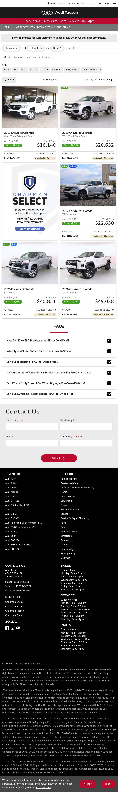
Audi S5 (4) (11, 536)
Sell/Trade (66, 501)
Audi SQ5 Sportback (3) (17, 545)
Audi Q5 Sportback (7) (17, 505)
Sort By (89, 80)
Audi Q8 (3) (11, 514)
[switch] (114, 3)
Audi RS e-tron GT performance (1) (24, 523)
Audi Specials (68, 497)
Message (71, 437)
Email (69, 420)
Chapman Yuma (14, 615)
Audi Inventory (69, 479)
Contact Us (67, 540)
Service (64, 514)
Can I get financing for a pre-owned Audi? (32, 362)
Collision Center (69, 532)
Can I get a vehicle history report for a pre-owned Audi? (41, 394)
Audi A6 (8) (11, 488)
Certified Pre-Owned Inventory (77, 488)
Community (67, 549)
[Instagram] (12, 627)
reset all (70, 48)
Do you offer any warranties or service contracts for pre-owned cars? (49, 372)
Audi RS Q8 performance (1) (20, 527)
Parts (63, 523)
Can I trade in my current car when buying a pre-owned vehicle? (46, 383)
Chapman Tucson (14, 611)
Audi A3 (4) (11, 479)
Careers (65, 545)
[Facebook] (7, 627)
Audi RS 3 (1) (12, 518)
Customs (65, 527)
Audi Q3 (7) (11, 497)
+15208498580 (21, 582)
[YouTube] (17, 627)
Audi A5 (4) (11, 483)
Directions (66, 536)
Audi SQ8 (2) (12, 549)
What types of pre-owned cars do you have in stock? (39, 351)
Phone (9, 437)
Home (6, 27)
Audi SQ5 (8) (12, 540)
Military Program (70, 510)
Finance (65, 505)
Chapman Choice (14, 602)
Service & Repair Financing (75, 518)
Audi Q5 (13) (12, 501)
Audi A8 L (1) (12, 492)
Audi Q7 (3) (11, 510)
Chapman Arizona (14, 607)
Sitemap (65, 558)
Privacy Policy (68, 554)
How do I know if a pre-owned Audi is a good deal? (38, 340)
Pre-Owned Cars (69, 483)
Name (15, 420)
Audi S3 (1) (11, 532)
